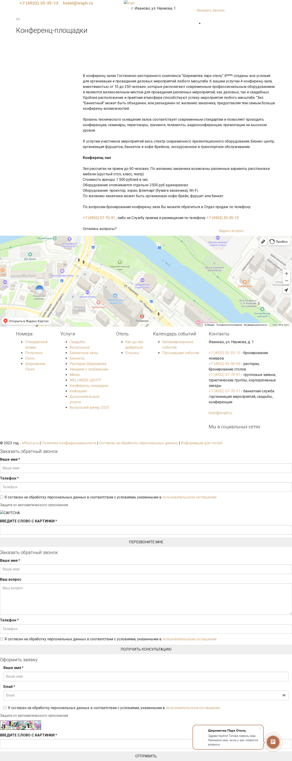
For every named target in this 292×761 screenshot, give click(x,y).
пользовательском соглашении (189, 497)
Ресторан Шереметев (88, 364)
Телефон (9, 478)
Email (9, 686)
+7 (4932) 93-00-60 (224, 364)
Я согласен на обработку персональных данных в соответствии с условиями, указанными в (110, 497)
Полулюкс (34, 353)
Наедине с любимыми (89, 369)
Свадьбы (77, 342)
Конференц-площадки (89, 385)
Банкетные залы (84, 353)
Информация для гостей (201, 443)
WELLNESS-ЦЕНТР (85, 380)
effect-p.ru (30, 443)
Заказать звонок (210, 10)
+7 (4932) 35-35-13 (39, 3)
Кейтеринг (78, 391)
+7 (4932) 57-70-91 (99, 218)
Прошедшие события (180, 353)
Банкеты (77, 358)
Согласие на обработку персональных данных (138, 443)
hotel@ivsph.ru (78, 3)
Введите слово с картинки (28, 521)
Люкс (30, 358)
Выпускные (80, 347)
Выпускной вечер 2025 (89, 407)
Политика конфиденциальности (69, 443)
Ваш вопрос (10, 579)
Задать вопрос (231, 231)
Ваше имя (10, 459)
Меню (75, 375)
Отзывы (132, 353)
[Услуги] (204, 23)
